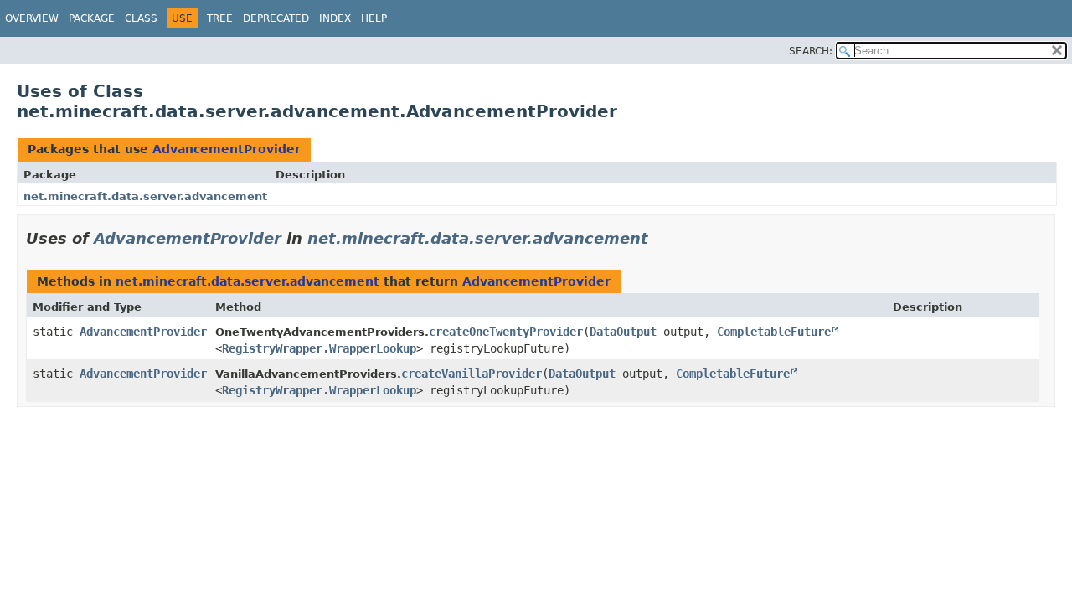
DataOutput (623, 331)
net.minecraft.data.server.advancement (145, 196)
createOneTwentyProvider (506, 331)
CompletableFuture (774, 331)
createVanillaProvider (471, 373)
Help (374, 18)
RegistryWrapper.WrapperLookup (319, 348)
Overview (32, 18)
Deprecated (276, 18)
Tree (220, 18)
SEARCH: (810, 51)
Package (92, 18)
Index (335, 18)
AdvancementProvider (226, 149)
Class (141, 18)
